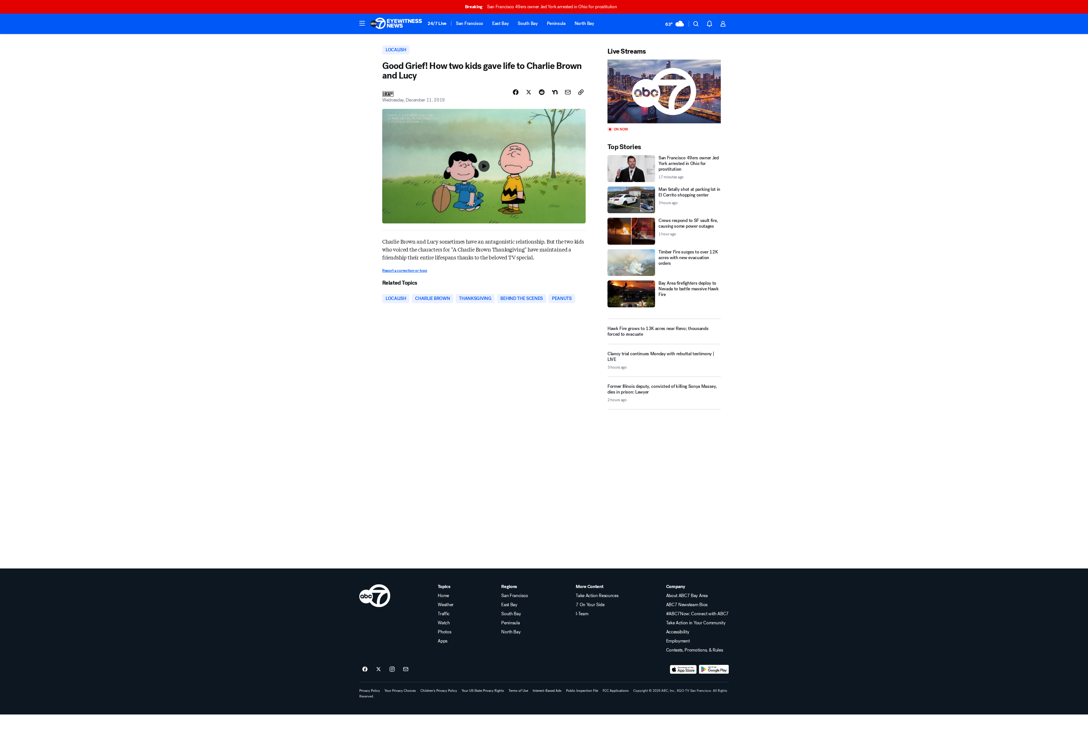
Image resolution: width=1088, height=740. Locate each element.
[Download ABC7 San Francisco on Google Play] (714, 669)
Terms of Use (518, 690)
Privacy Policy (369, 690)
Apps (442, 641)
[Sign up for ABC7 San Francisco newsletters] (405, 669)
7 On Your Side (590, 604)
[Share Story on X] (529, 92)
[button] (362, 23)
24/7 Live (437, 23)
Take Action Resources (597, 595)
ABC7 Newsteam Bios (686, 604)
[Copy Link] (581, 92)
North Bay (584, 23)
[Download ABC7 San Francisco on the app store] (683, 669)
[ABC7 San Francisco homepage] (396, 24)
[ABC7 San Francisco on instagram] (392, 669)
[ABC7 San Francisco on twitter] (378, 669)
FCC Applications (616, 690)
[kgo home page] (374, 595)
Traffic (444, 614)
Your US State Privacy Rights (483, 690)
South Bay (527, 23)
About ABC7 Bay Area (687, 595)
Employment (678, 641)
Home (443, 595)
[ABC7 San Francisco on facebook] (365, 669)
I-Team (582, 614)
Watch (444, 623)
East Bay (500, 23)
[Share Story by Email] (568, 92)
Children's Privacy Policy (438, 690)
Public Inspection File (582, 690)
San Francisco (469, 23)
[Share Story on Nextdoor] (555, 92)
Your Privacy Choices (400, 690)
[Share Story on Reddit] (542, 92)
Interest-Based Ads (547, 690)
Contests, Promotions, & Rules (694, 650)
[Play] (664, 91)
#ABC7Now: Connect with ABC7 (697, 614)
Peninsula (556, 23)
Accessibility (677, 632)
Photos (444, 632)
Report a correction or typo (404, 270)
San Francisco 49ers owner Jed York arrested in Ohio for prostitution (541, 7)
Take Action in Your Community (696, 623)
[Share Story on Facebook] (515, 92)
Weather (446, 604)
